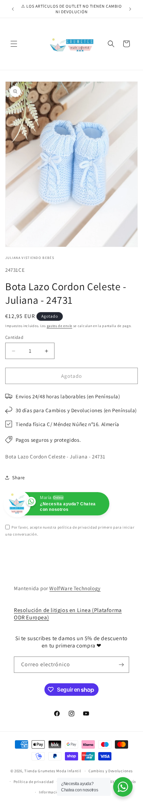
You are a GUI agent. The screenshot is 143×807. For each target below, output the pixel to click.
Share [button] (18, 477)
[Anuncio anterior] (12, 9)
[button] (14, 43)
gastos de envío (60, 326)
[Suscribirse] (121, 665)
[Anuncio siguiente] (130, 9)
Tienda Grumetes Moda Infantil (52, 770)
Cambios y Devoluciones (111, 770)
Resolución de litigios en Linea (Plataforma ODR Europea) (68, 613)
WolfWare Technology (74, 588)
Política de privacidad (34, 781)
